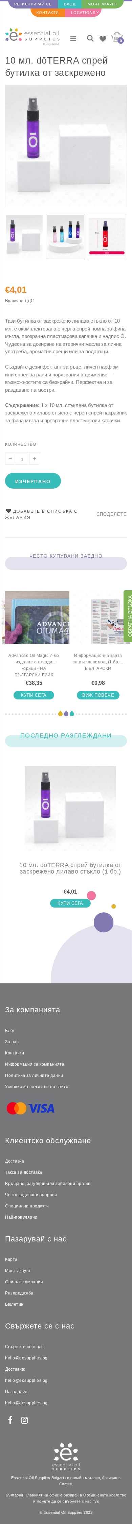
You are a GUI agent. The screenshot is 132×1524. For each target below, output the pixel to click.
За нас (12, 1041)
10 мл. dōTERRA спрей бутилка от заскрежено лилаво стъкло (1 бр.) (56, 67)
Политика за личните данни (34, 1075)
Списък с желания (24, 1282)
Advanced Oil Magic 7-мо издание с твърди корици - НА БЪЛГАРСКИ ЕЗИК (33, 665)
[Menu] (73, 39)
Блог (10, 1030)
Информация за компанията (34, 1064)
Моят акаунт (103, 4)
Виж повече (98, 695)
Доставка (14, 1161)
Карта (11, 1259)
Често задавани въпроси (31, 1194)
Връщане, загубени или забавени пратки (48, 1183)
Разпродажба (19, 1293)
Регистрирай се (33, 4)
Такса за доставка (23, 1172)
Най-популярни (21, 1217)
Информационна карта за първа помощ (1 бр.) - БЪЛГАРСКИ (98, 662)
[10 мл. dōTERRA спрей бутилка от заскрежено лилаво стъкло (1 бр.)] (70, 814)
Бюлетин (14, 1304)
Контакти (48, 13)
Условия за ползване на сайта (36, 1086)
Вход (69, 4)
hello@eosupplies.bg (26, 1358)
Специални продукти (27, 1206)
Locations (83, 13)
